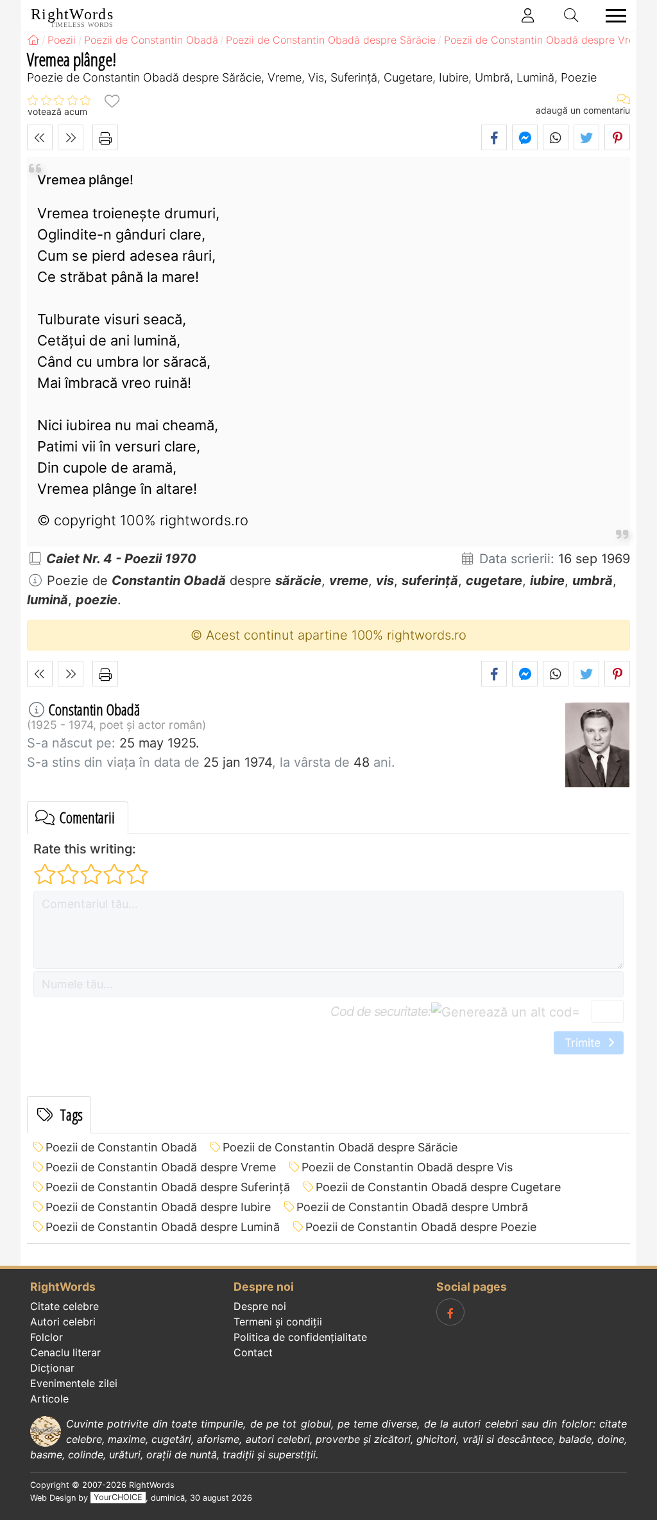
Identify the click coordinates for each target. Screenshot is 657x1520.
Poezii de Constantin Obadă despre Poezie (420, 1227)
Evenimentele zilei (73, 1383)
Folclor (46, 1337)
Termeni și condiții (278, 1321)
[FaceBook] (450, 1311)
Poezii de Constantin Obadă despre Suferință (168, 1187)
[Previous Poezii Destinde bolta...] (40, 137)
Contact (253, 1352)
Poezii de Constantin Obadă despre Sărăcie (340, 1147)
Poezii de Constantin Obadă (121, 1147)
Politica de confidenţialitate (300, 1337)
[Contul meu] (528, 15)
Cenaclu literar (65, 1352)
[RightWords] (33, 39)
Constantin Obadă (94, 709)
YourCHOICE (118, 1498)
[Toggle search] (571, 15)
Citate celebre (64, 1306)
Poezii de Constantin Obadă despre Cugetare (438, 1187)
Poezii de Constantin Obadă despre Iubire (158, 1207)
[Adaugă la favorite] (112, 100)
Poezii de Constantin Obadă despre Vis (407, 1167)
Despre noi (260, 1306)
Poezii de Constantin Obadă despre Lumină (163, 1227)
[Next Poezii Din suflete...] (70, 137)
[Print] (105, 137)
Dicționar (52, 1367)
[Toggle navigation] (612, 15)
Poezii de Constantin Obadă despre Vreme (161, 1167)
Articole (49, 1398)
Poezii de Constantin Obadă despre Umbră (412, 1207)
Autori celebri (63, 1321)
